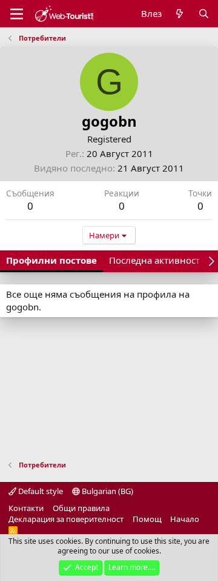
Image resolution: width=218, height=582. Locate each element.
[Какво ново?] (179, 13)
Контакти (26, 508)
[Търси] (204, 13)
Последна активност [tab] (154, 260)
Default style (39, 491)
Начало (184, 518)
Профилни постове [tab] (51, 260)
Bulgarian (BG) (106, 491)
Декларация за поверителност (66, 518)
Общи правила (81, 508)
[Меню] (16, 14)
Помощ (147, 518)
